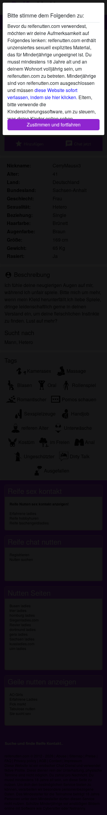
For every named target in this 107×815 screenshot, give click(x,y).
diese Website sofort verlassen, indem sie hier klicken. (42, 94)
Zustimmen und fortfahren (54, 124)
